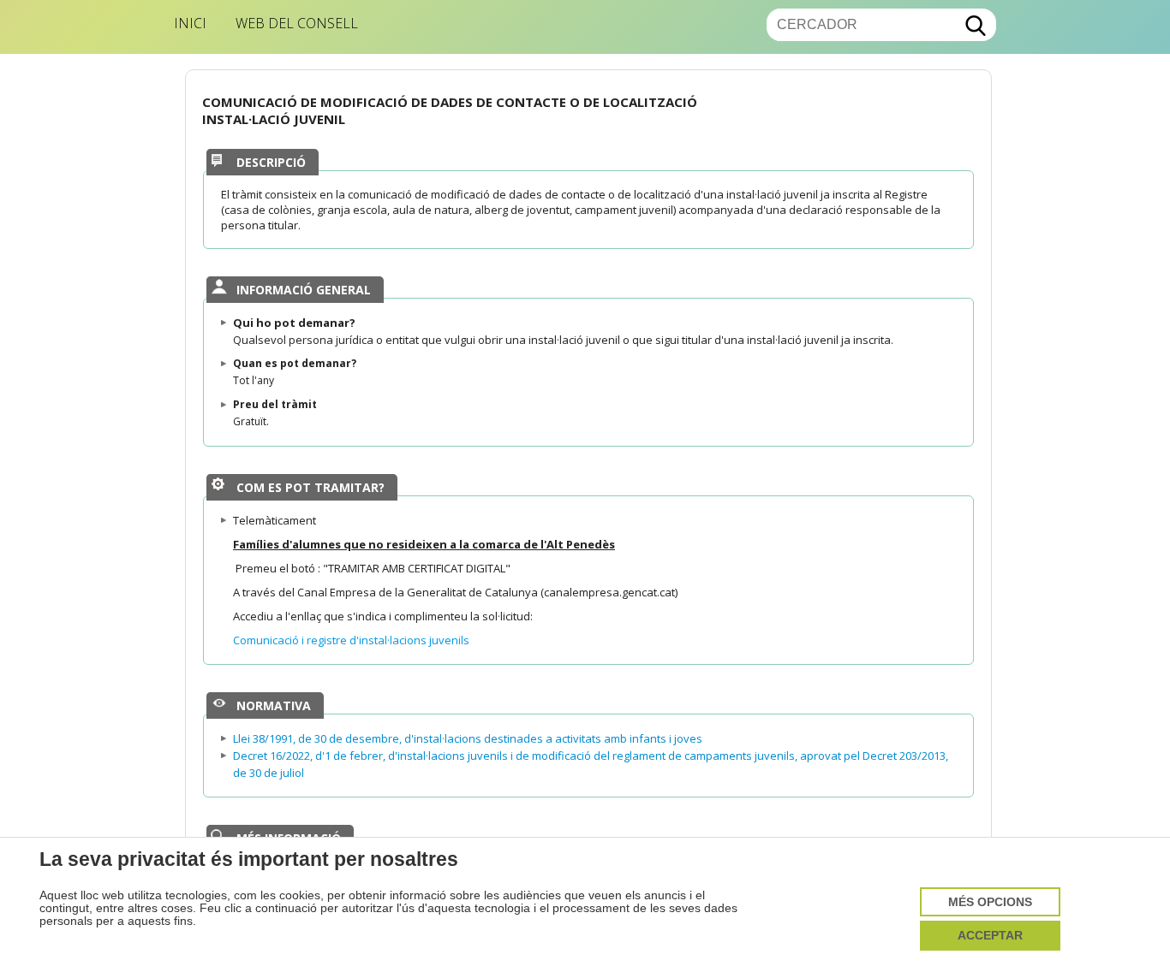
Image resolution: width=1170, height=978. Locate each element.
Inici (190, 23)
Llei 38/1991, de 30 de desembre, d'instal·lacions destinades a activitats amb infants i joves (467, 738)
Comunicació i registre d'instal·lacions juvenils (351, 640)
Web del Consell (297, 23)
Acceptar (990, 935)
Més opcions (990, 902)
